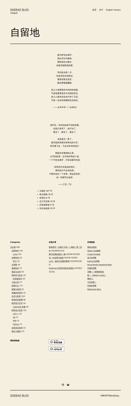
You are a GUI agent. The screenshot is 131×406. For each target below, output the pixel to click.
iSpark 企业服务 (94, 251)
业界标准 (15, 258)
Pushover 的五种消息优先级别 (61, 268)
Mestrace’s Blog (94, 289)
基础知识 (15, 268)
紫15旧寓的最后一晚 (57, 254)
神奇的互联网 (17, 300)
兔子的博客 (92, 258)
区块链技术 (17, 279)
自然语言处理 (17, 328)
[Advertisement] (27, 358)
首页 (94, 10)
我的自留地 (92, 247)
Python (16, 324)
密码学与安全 (17, 275)
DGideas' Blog (19, 9)
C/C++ (16, 314)
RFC (15, 261)
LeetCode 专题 (19, 307)
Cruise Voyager (93, 254)
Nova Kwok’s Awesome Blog (99, 265)
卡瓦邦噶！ (92, 282)
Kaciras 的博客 (93, 261)
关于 (101, 10)
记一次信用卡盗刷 (56, 258)
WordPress (114, 395)
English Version (113, 10)
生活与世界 (16, 296)
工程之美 (15, 282)
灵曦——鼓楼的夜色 (95, 272)
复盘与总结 (16, 272)
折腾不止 (15, 286)
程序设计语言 (17, 310)
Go (14, 317)
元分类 (13, 247)
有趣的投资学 (17, 293)
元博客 (14, 265)
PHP (14, 321)
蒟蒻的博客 (92, 286)
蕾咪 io (90, 279)
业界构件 (15, 251)
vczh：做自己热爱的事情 (59, 261)
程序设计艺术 (17, 303)
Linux (15, 254)
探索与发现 (16, 289)
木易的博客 (92, 268)
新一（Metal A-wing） (96, 275)
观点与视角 (16, 331)
